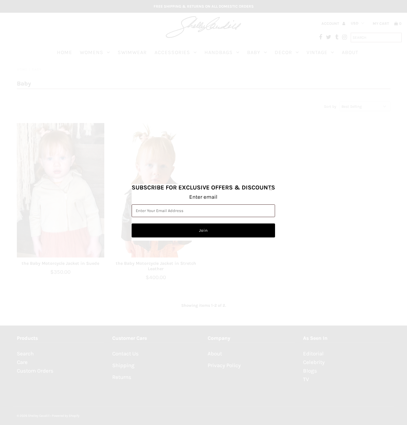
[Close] (270, 189)
